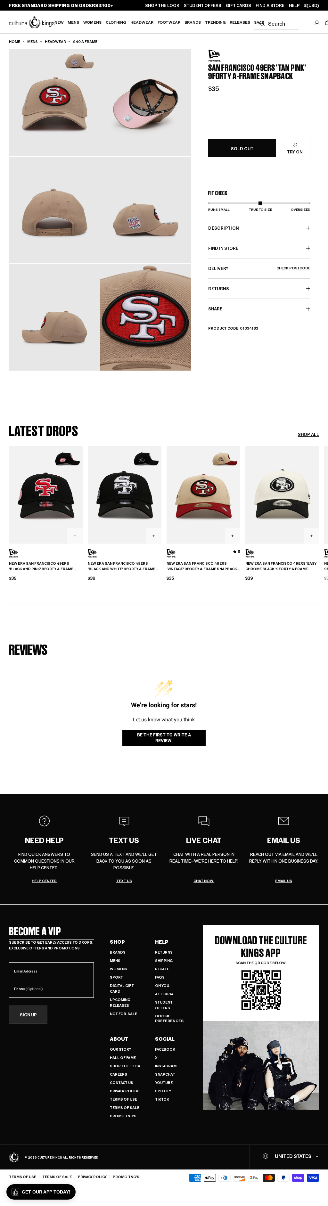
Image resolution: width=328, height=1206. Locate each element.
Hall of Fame (123, 1057)
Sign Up (28, 1015)
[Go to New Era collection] (224, 55)
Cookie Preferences (169, 1018)
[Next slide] (319, 494)
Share (215, 309)
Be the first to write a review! (164, 737)
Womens (92, 22)
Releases (240, 22)
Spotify (163, 1091)
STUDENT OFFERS (202, 5)
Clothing (116, 22)
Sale (259, 22)
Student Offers (164, 1005)
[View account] (317, 23)
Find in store (223, 248)
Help (161, 941)
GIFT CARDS (238, 5)
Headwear (141, 22)
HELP (294, 5)
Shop (117, 941)
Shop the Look (125, 1066)
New (59, 22)
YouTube (164, 1082)
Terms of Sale (124, 1107)
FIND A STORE (270, 5)
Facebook (165, 1049)
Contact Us (121, 1082)
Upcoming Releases (120, 1002)
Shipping (164, 960)
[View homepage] (31, 21)
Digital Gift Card (122, 988)
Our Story (120, 1049)
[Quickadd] (75, 536)
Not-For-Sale (123, 1013)
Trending (215, 22)
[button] (41, 1192)
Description (223, 228)
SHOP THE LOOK (162, 5)
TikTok (162, 1099)
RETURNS (218, 288)
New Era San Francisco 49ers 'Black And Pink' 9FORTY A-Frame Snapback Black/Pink (41, 566)
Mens (73, 22)
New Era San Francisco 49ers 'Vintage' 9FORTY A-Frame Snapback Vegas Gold (202, 566)
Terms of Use (123, 1099)
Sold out (242, 148)
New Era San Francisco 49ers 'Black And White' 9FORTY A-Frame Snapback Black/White (121, 566)
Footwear (169, 22)
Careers (118, 1074)
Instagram (165, 1066)
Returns (164, 952)
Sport (116, 977)
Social (165, 1038)
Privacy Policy (124, 1091)
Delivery (259, 268)
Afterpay (164, 994)
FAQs (160, 977)
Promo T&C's (123, 1116)
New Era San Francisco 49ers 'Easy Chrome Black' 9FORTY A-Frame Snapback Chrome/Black (280, 566)
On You (162, 985)
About (119, 1038)
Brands (192, 22)
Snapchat (165, 1074)
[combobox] (276, 23)
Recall (162, 969)
